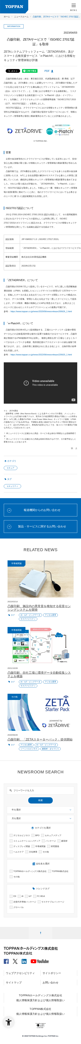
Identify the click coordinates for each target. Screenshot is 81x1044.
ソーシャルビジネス (29, 749)
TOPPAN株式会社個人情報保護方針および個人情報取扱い (40, 1011)
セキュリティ (12, 486)
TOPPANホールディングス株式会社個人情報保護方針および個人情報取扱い (40, 998)
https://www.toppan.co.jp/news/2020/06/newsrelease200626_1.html (41, 311)
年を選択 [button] (16, 809)
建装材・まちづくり (50, 749)
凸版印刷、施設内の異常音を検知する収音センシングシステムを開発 (39, 608)
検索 (40, 800)
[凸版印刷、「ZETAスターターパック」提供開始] (41, 712)
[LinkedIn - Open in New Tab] (24, 960)
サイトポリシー (52, 973)
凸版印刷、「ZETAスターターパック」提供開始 (40, 739)
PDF (47, 71)
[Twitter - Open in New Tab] (15, 960)
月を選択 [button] (16, 818)
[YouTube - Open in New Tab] (39, 960)
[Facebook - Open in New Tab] (6, 960)
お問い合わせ (50, 982)
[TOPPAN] (14, 6)
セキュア (10, 468)
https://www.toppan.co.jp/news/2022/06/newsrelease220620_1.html (41, 354)
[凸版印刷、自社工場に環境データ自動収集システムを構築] (41, 645)
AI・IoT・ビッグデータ (30, 615)
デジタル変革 (50, 615)
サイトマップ (14, 982)
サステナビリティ (28, 619)
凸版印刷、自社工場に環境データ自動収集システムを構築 (39, 674)
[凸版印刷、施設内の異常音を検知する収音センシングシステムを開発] (41, 579)
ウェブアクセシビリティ (20, 973)
